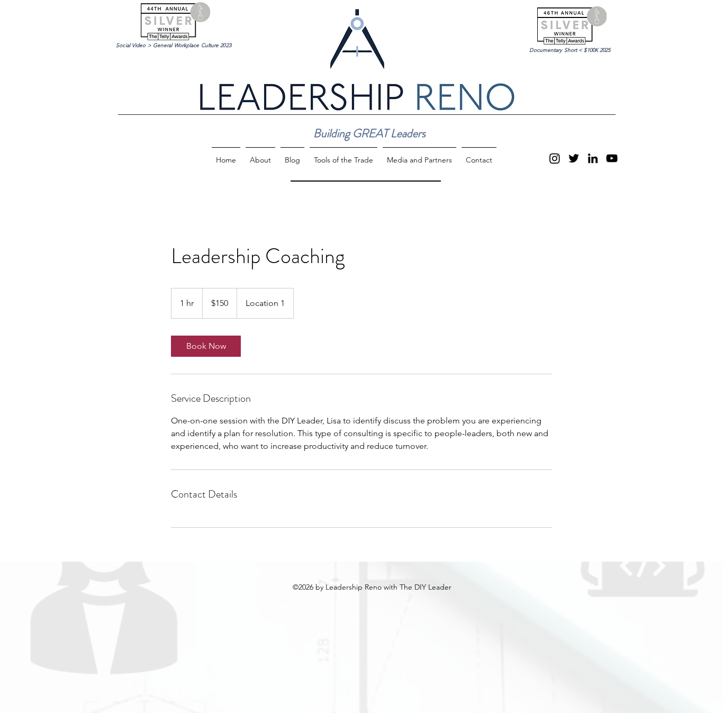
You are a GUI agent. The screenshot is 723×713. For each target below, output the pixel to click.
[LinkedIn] (593, 158)
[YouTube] (612, 158)
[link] (206, 346)
